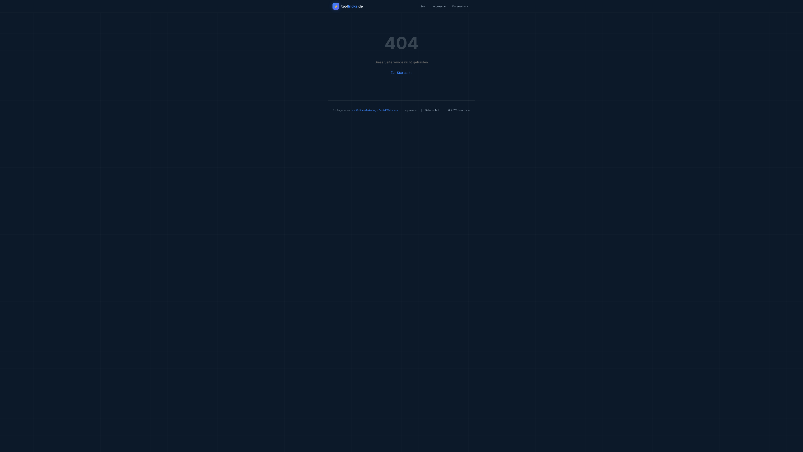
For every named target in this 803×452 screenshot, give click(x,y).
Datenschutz (460, 6)
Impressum (439, 6)
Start (424, 6)
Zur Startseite (401, 73)
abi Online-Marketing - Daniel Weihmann (375, 110)
